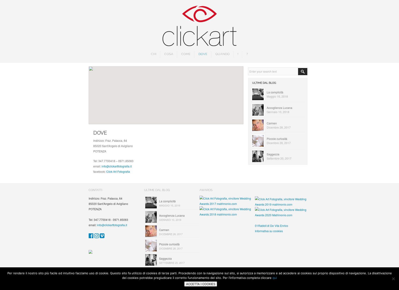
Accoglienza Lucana (279, 108)
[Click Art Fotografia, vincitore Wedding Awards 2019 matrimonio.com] (282, 204)
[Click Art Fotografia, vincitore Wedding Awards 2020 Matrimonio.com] (282, 215)
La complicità (275, 92)
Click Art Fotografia (118, 171)
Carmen (272, 123)
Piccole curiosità (277, 139)
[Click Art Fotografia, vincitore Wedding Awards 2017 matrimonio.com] (227, 204)
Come (186, 54)
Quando (222, 54)
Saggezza (273, 154)
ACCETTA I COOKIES (200, 284)
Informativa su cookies (269, 231)
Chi (154, 54)
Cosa (168, 54)
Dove (203, 54)
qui (274, 278)
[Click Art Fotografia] (91, 236)
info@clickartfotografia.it (117, 166)
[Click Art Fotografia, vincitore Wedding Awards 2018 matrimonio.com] (227, 214)
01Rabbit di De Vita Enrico (271, 226)
